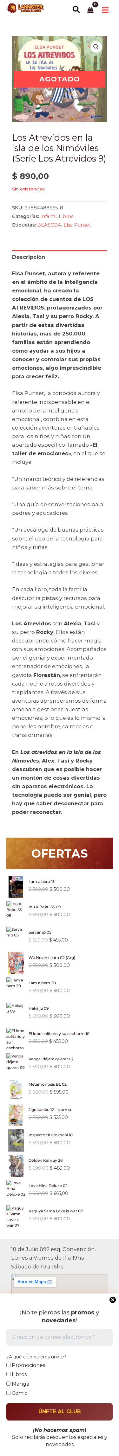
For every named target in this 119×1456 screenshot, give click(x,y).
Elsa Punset (77, 225)
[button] (77, 9)
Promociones (27, 1365)
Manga (19, 1384)
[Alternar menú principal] (105, 9)
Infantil (48, 216)
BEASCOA (49, 225)
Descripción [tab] (28, 257)
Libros (66, 216)
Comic (18, 1393)
